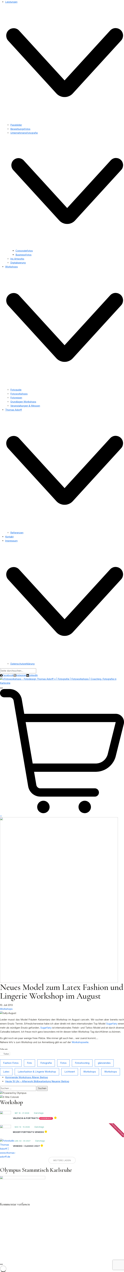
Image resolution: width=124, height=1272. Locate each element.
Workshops (6, 1008)
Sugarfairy (111, 1023)
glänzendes (104, 1062)
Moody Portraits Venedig (28, 1132)
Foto (29, 1062)
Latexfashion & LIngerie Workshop (37, 1071)
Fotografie (46, 1062)
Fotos (63, 1062)
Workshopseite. (80, 1042)
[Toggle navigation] (1, 687)
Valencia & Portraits (26, 1118)
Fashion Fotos (11, 1062)
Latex (6, 1071)
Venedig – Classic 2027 (26, 1146)
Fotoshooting (82, 1062)
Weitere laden (62, 1160)
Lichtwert (69, 1071)
